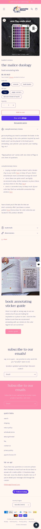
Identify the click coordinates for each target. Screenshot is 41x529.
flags (5, 92)
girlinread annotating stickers (19, 519)
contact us (7, 446)
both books (27, 84)
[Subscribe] (35, 374)
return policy (8, 428)
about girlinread (9, 437)
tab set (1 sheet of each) (12, 97)
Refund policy (13, 521)
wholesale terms (9, 432)
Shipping (11, 77)
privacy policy (8, 450)
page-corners (16, 92)
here (17, 173)
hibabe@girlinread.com (12, 484)
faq (5, 441)
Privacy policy (23, 521)
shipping (7, 423)
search (6, 418)
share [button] (5, 239)
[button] (4, 9)
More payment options (20, 123)
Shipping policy (33, 521)
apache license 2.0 (10, 455)
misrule (15, 84)
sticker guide (13, 331)
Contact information (21, 524)
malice (6, 84)
